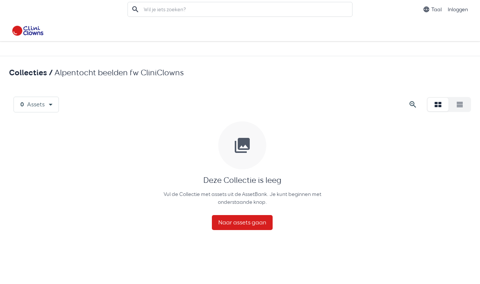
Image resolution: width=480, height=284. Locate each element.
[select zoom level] (413, 104)
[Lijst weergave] (459, 104)
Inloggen (458, 9)
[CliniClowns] (27, 30)
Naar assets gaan (242, 222)
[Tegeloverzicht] (438, 104)
